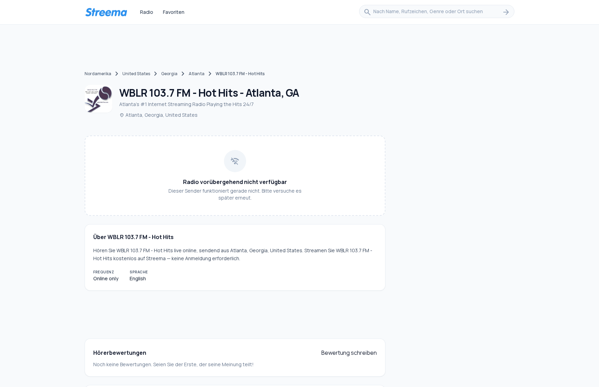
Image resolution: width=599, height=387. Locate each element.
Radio (146, 12)
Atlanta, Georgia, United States (158, 115)
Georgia (169, 74)
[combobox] (436, 12)
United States (136, 74)
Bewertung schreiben (349, 353)
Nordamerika (98, 74)
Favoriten (173, 12)
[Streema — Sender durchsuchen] (106, 12)
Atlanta (197, 74)
